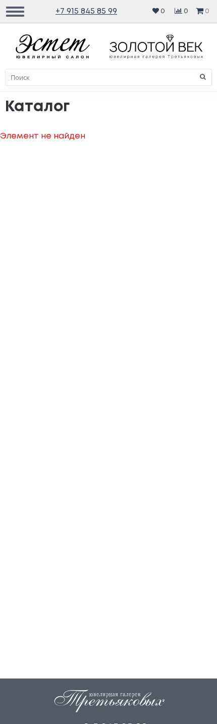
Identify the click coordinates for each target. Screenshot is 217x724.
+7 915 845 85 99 (86, 11)
